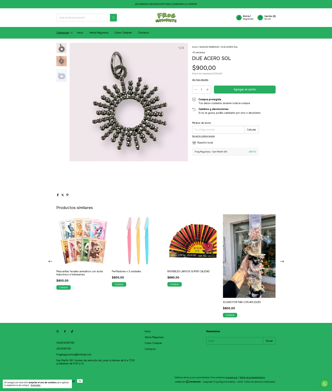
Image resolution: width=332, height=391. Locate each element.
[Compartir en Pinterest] (67, 195)
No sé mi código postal (203, 136)
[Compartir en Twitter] (63, 195)
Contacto (143, 32)
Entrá (246, 16)
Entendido (35, 385)
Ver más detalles (200, 79)
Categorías (62, 32)
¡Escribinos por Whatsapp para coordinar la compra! (166, 4)
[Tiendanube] (188, 382)
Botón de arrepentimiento (252, 377)
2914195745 (63, 348)
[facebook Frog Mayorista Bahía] (65, 331)
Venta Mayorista (98, 32)
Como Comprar (123, 32)
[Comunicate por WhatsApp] (325, 384)
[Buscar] (113, 17)
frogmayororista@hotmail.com (73, 354)
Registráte (248, 19)
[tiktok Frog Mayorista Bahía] (72, 331)
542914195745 (65, 342)
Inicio (80, 32)
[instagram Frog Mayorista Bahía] (57, 331)
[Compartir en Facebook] (58, 195)
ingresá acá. (231, 377)
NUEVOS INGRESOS (209, 47)
